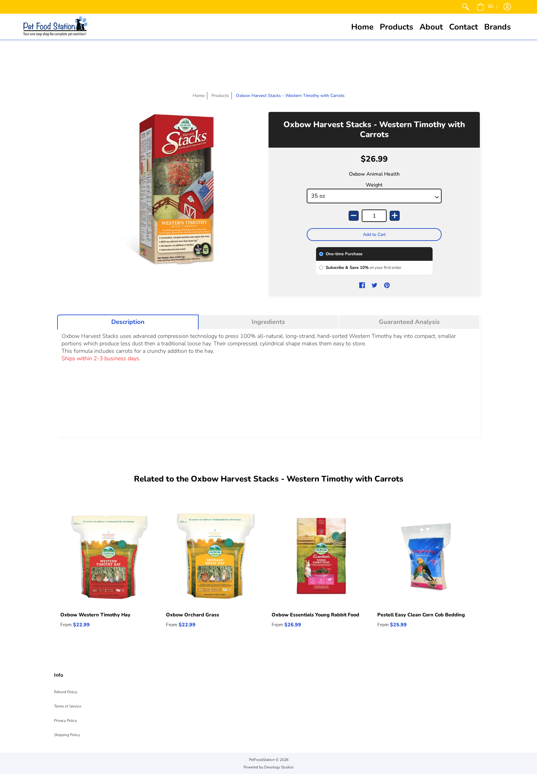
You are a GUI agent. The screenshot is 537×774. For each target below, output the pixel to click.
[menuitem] (465, 7)
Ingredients (268, 322)
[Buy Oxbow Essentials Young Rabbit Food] (321, 556)
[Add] (395, 216)
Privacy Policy (65, 720)
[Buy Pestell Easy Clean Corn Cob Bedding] (427, 556)
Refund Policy (65, 691)
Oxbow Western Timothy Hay (95, 614)
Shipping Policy (67, 734)
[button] (484, 7)
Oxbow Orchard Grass (192, 614)
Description (128, 322)
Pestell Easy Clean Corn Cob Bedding (421, 614)
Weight (374, 185)
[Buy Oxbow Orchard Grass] (216, 556)
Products (220, 96)
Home (198, 96)
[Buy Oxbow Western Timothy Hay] (110, 556)
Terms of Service (67, 706)
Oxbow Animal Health (374, 174)
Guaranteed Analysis (409, 322)
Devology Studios (279, 767)
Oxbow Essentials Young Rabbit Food (315, 614)
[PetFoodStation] (55, 27)
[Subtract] (354, 216)
